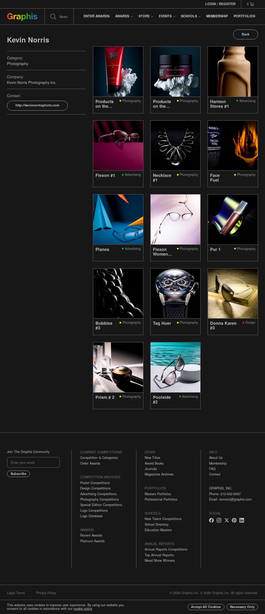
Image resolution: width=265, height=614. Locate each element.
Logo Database (91, 516)
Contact (214, 474)
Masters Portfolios (158, 494)
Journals (151, 468)
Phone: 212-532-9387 (225, 494)
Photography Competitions (99, 499)
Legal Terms (16, 592)
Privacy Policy (46, 592)
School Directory (156, 524)
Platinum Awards (92, 541)
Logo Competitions (94, 510)
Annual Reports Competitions (166, 549)
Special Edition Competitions (101, 504)
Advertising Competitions (98, 494)
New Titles (152, 457)
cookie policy (82, 608)
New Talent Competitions (163, 518)
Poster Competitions (95, 482)
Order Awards (90, 463)
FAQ (212, 468)
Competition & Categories (99, 457)
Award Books (154, 463)
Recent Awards (91, 535)
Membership (218, 463)
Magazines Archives (159, 474)
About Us (216, 457)
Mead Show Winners (160, 560)
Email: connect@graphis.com (230, 499)
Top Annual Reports (159, 555)
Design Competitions (95, 488)
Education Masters (158, 530)
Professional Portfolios (161, 499)
